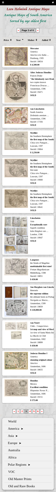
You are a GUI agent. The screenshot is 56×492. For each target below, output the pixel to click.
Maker (31, 40)
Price (7, 40)
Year (18, 40)
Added (45, 40)
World (11, 421)
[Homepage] (53, 2)
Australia (13, 450)
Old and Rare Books (21, 486)
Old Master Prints (19, 479)
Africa (11, 457)
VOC (11, 472)
